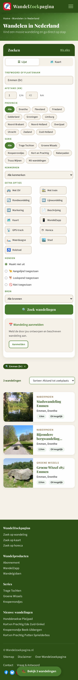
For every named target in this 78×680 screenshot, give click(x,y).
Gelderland (13, 117)
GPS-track (15, 230)
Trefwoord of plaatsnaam (22, 72)
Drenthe (23, 109)
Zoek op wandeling (15, 534)
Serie (8, 139)
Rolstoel (14, 250)
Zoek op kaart (12, 540)
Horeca (47, 230)
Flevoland (40, 109)
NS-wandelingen (37, 160)
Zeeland (27, 132)
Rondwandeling (18, 200)
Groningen (32, 117)
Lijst (22, 62)
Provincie (11, 103)
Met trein (49, 190)
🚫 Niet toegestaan (20, 285)
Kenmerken (12, 167)
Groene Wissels (49, 145)
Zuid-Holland (46, 132)
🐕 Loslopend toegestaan (24, 278)
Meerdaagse (16, 240)
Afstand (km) (13, 88)
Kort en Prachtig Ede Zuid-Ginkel (24, 624)
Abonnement (11, 562)
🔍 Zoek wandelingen (39, 309)
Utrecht (12, 132)
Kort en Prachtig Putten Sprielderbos (26, 635)
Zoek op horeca (13, 545)
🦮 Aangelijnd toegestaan (23, 271)
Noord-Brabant (16, 124)
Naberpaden (62, 153)
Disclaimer (24, 657)
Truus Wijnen (15, 160)
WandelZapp (51, 220)
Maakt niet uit (17, 264)
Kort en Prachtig (40, 153)
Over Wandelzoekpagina (50, 657)
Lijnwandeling (52, 200)
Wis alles (65, 50)
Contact (8, 665)
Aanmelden (18, 344)
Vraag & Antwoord (28, 665)
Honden (10, 258)
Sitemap (8, 657)
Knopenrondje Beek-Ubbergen (22, 630)
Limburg (49, 117)
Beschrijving (51, 210)
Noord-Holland (39, 124)
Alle (10, 109)
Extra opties (13, 183)
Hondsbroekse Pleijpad (18, 619)
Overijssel (59, 124)
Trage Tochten (26, 145)
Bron (8, 291)
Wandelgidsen (12, 573)
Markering (15, 210)
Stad (47, 240)
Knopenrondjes (16, 153)
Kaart (55, 62)
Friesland (57, 109)
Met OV (13, 190)
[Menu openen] (71, 6)
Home (6, 18)
